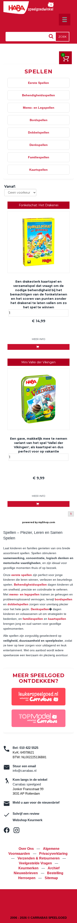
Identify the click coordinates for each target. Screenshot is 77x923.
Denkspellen (39, 145)
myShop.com (46, 522)
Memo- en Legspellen (38, 107)
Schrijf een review (26, 813)
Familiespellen (38, 157)
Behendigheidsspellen (38, 95)
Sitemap (51, 878)
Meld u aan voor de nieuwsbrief (36, 802)
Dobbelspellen (38, 132)
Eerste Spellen (38, 83)
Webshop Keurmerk (27, 820)
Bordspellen (38, 120)
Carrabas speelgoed (27, 784)
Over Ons (27, 848)
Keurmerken (28, 868)
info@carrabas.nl (24, 770)
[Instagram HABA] (16, 830)
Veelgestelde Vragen (36, 863)
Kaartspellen (38, 169)
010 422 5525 (28, 747)
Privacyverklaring (53, 853)
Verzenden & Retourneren (39, 858)
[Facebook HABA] (6, 830)
